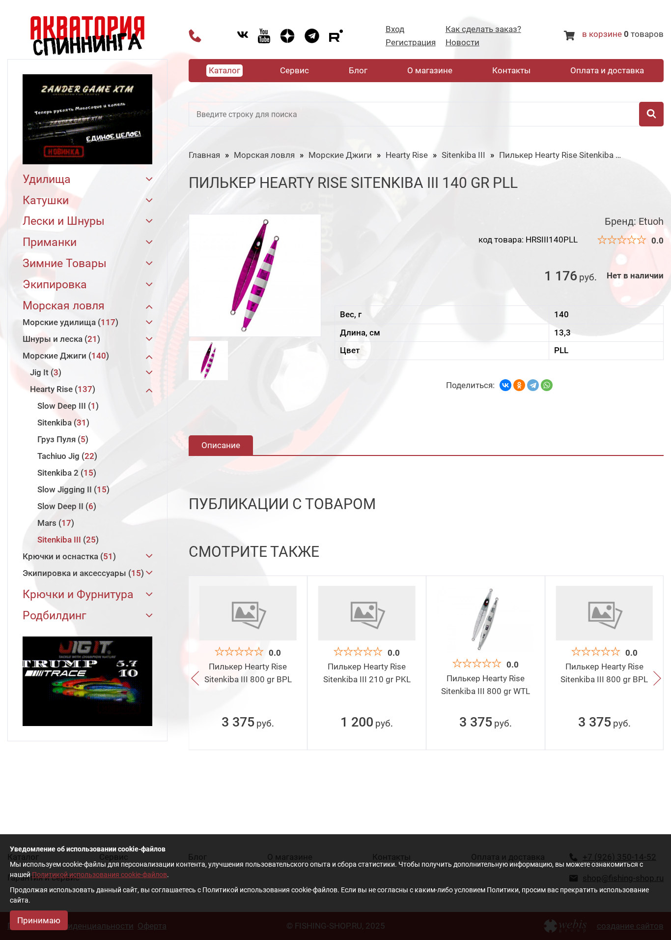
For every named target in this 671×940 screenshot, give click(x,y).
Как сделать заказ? (483, 29)
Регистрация (411, 42)
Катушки (46, 201)
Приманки (50, 242)
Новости (462, 42)
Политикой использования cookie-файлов (99, 875)
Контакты (511, 70)
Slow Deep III (66, 406)
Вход (395, 29)
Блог (358, 70)
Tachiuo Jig (65, 456)
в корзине (602, 34)
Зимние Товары (65, 264)
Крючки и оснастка (68, 556)
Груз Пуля (61, 439)
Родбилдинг (54, 616)
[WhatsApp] (547, 385)
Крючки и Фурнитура (78, 595)
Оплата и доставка (607, 70)
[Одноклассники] (519, 385)
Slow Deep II (65, 506)
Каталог (224, 70)
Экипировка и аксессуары (82, 573)
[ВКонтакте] (505, 385)
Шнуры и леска (60, 339)
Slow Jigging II (72, 489)
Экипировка (55, 285)
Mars (54, 523)
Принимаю (38, 920)
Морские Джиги (64, 356)
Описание (220, 445)
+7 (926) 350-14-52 (195, 36)
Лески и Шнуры (64, 221)
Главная (204, 155)
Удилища (47, 179)
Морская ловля (64, 306)
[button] (195, 680)
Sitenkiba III (66, 540)
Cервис (294, 70)
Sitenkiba (61, 422)
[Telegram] (533, 385)
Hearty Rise (61, 389)
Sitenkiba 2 (65, 473)
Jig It (44, 372)
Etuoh (651, 221)
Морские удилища (69, 322)
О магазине (429, 70)
